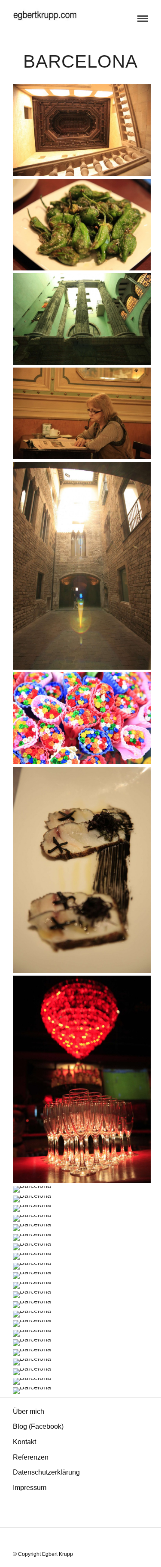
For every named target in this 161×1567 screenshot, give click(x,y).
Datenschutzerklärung (46, 1472)
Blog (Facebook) (38, 1426)
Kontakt (24, 1441)
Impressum (29, 1487)
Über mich (28, 1411)
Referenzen (31, 1457)
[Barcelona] (82, 130)
